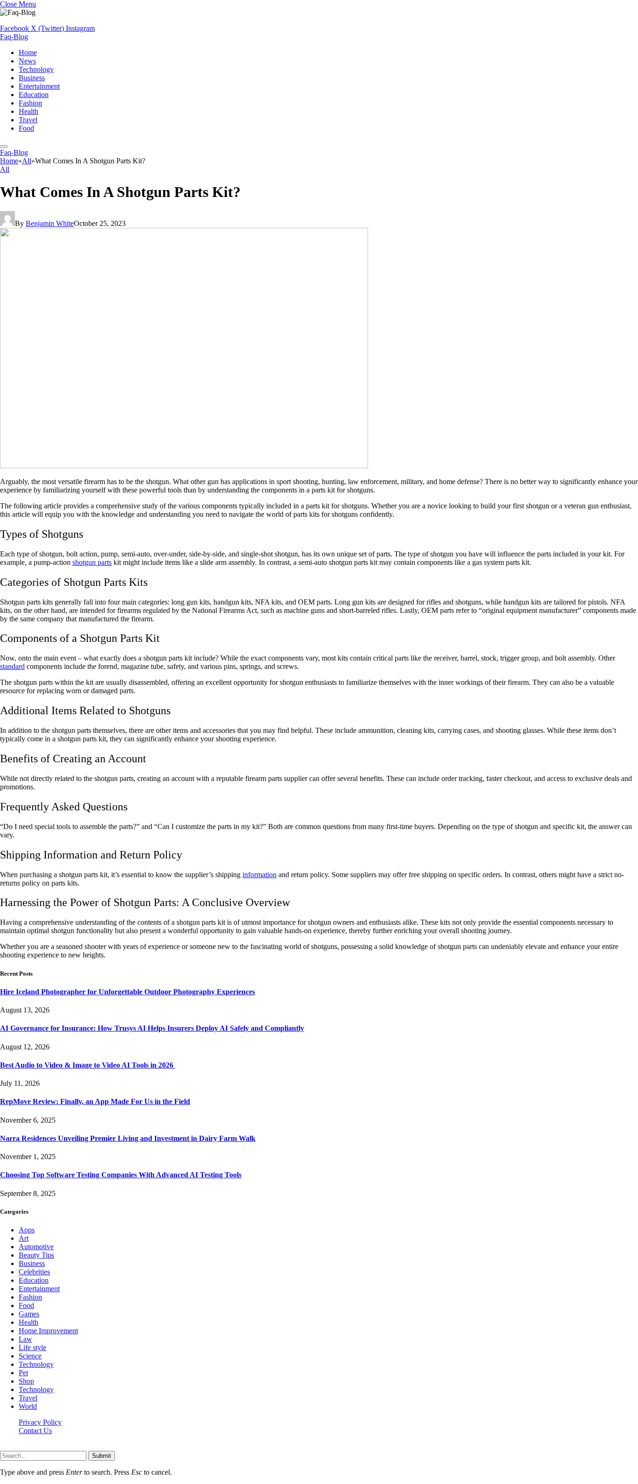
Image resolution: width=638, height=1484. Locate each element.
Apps (27, 1230)
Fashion (30, 103)
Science (30, 1356)
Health (28, 111)
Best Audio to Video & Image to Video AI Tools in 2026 (87, 1065)
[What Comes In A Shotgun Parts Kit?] (184, 466)
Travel (28, 120)
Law (25, 1339)
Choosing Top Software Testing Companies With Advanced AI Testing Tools (120, 1175)
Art (23, 1238)
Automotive (36, 1247)
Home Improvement (48, 1331)
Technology (36, 69)
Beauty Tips (36, 1255)
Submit (101, 1455)
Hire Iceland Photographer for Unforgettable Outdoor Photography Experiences (127, 992)
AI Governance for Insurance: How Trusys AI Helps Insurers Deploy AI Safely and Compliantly (152, 1028)
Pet (23, 1373)
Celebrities (34, 1272)
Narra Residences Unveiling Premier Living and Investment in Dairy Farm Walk (127, 1138)
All (4, 169)
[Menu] (3, 146)
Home (28, 52)
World (28, 1406)
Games (29, 1314)
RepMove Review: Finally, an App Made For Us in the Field (95, 1101)
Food (26, 128)
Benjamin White (50, 223)
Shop (26, 1381)
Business (32, 78)
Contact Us (35, 1431)
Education (34, 94)
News (27, 61)
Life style (32, 1347)
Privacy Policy (40, 1422)
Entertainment (39, 86)
